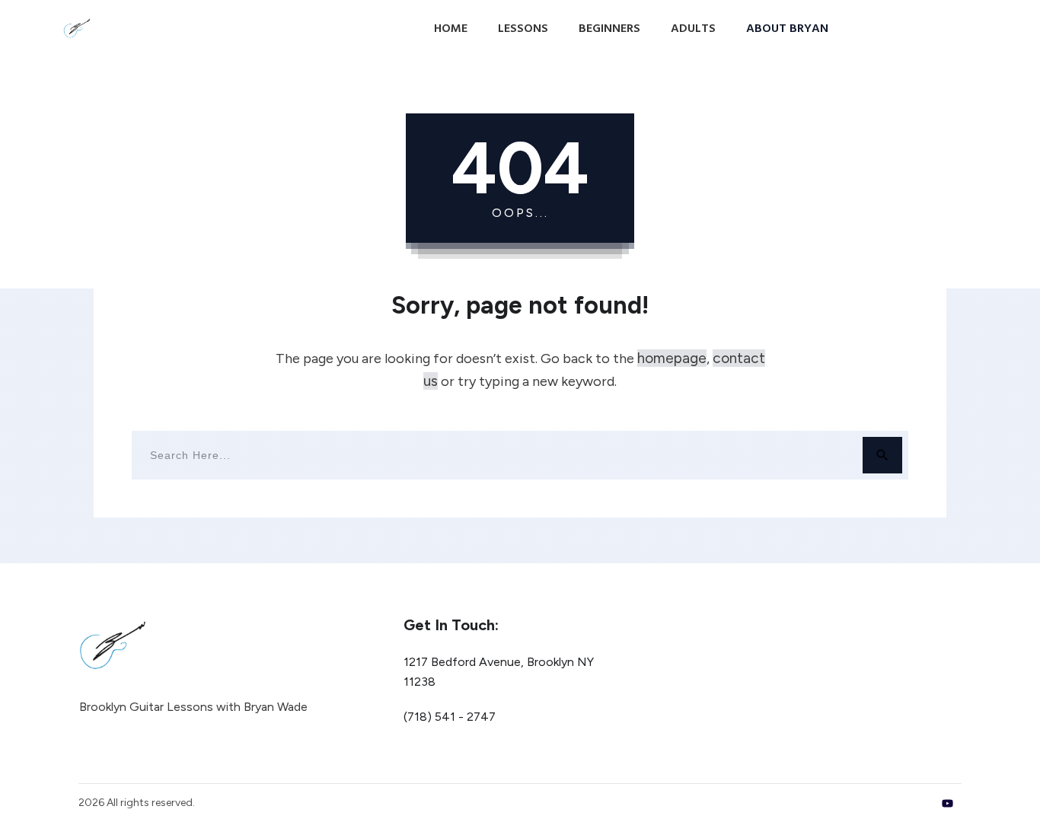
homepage (672, 358)
